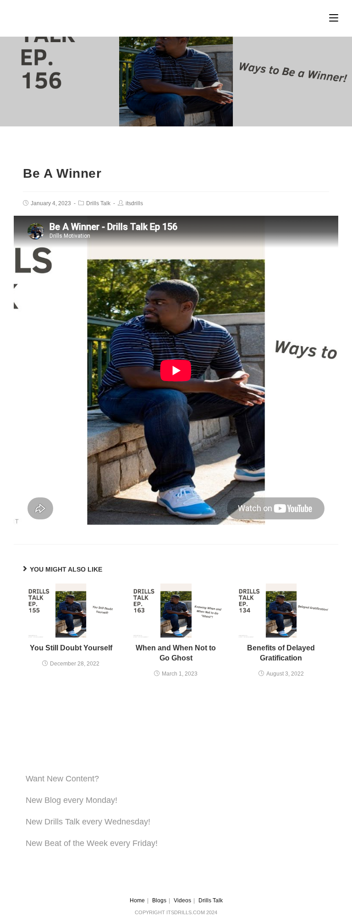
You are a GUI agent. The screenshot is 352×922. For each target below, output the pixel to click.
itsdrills (134, 203)
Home (137, 900)
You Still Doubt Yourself (71, 648)
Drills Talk (98, 203)
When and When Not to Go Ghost (176, 653)
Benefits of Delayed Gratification (281, 653)
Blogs (159, 900)
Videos (182, 900)
